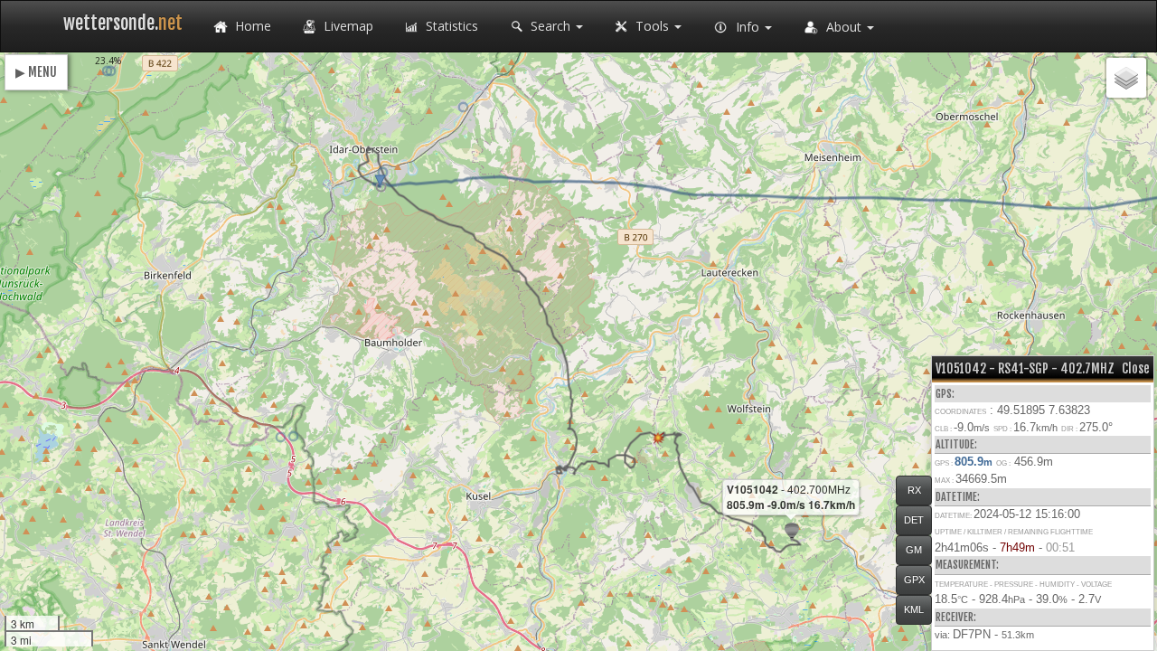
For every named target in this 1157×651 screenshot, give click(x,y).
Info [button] (747, 26)
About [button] (844, 26)
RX (914, 490)
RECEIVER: (956, 617)
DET (914, 519)
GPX (914, 579)
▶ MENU (36, 72)
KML (914, 609)
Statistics (450, 25)
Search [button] (550, 25)
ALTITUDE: (956, 444)
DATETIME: (958, 497)
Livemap (346, 25)
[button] (381, 187)
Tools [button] (652, 25)
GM (914, 549)
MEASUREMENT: (967, 564)
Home (251, 25)
